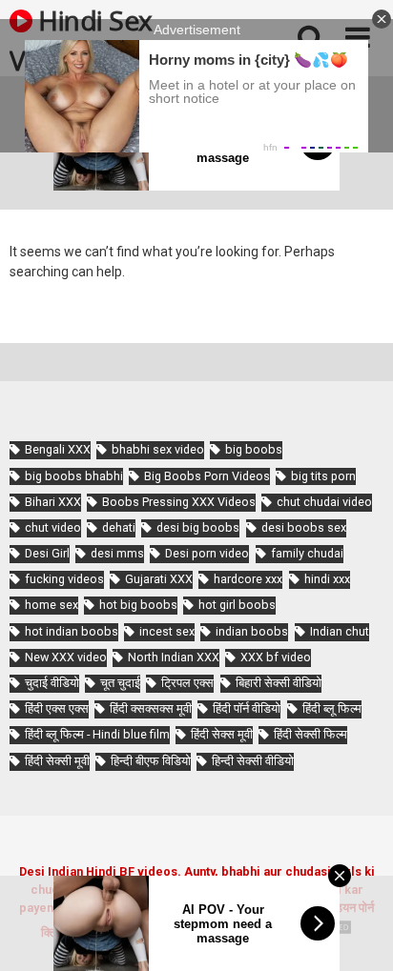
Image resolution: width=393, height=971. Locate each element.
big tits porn (323, 476)
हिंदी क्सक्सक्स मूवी (151, 708)
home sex (51, 604)
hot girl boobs (237, 604)
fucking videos (64, 579)
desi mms (117, 553)
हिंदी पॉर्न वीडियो (246, 708)
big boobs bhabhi (74, 476)
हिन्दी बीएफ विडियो (151, 761)
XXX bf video (275, 657)
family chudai (307, 553)
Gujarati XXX (159, 579)
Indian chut (339, 631)
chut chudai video (324, 502)
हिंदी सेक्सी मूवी (57, 761)
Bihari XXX (53, 502)
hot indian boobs (71, 631)
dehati (118, 527)
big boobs (253, 449)
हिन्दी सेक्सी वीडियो (253, 761)
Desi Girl (47, 553)
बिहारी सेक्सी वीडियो (278, 683)
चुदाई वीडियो (52, 683)
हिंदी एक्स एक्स (57, 708)
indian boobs (252, 631)
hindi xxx (327, 579)
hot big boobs (138, 604)
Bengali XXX (58, 449)
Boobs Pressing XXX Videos (179, 502)
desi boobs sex (303, 527)
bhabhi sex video (158, 449)
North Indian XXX (173, 657)
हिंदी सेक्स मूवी (222, 734)
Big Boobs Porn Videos (207, 476)
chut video (53, 527)
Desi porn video (207, 553)
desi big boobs (197, 527)
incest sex (167, 631)
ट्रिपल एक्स (187, 683)
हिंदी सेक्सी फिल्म (310, 734)
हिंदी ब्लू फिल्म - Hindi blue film (97, 734)
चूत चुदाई (120, 683)
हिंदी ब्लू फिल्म (332, 708)
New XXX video (66, 657)
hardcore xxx (248, 579)
